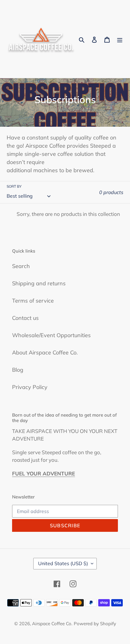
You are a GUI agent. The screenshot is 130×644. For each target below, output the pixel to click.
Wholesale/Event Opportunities (51, 335)
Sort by (14, 186)
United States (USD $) (63, 563)
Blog (17, 369)
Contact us (25, 317)
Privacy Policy (29, 387)
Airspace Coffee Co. (52, 623)
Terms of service (33, 300)
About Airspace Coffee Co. (45, 352)
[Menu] (119, 39)
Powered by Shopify (95, 623)
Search (21, 266)
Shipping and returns (39, 283)
